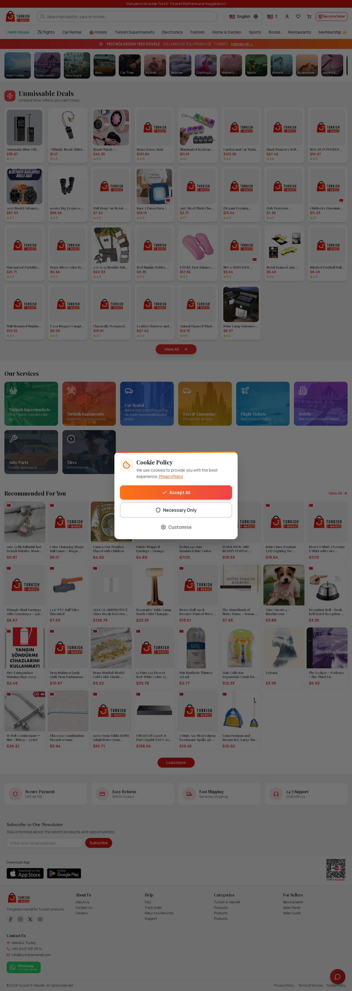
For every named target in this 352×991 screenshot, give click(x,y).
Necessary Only (180, 510)
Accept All (179, 492)
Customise (180, 527)
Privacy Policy (171, 476)
